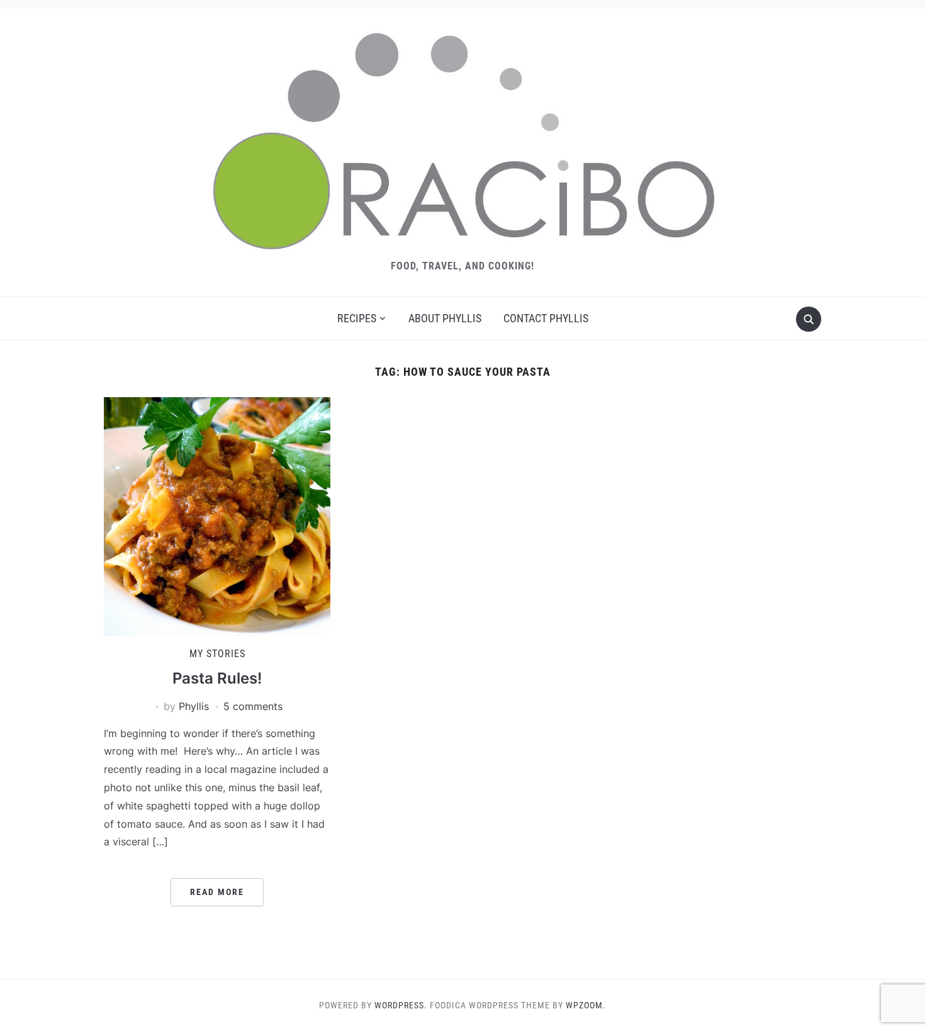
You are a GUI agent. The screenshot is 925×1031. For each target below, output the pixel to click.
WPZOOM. (586, 1005)
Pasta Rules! (217, 678)
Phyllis (194, 706)
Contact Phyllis (545, 318)
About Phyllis (444, 318)
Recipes (356, 318)
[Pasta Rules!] (217, 515)
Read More (217, 892)
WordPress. (400, 1005)
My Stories (217, 654)
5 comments (253, 706)
